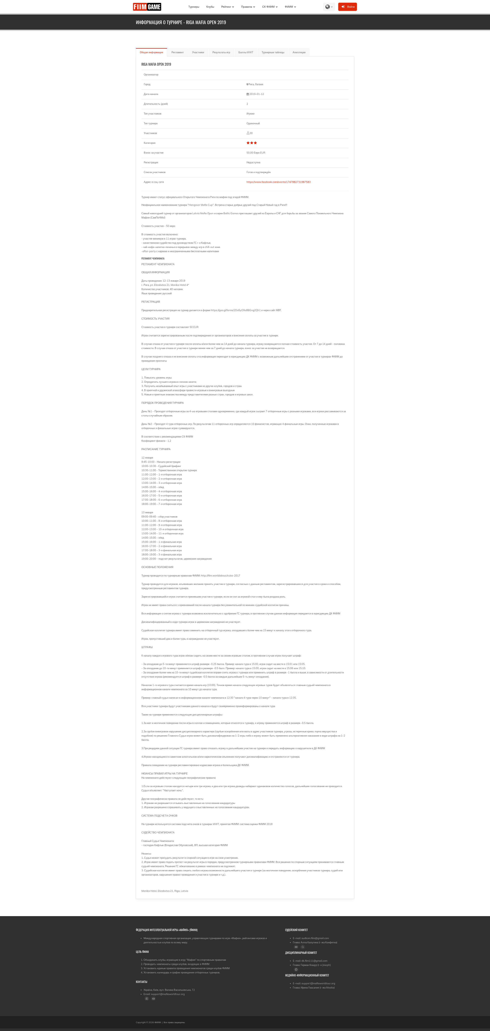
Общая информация (151, 52)
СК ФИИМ (268, 6)
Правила (246, 6)
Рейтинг (226, 6)
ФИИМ (289, 6)
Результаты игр (221, 52)
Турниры (193, 6)
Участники (198, 52)
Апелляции (299, 52)
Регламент (178, 52)
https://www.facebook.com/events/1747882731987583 (279, 181)
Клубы (210, 6)
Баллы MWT (245, 52)
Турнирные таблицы (273, 52)
